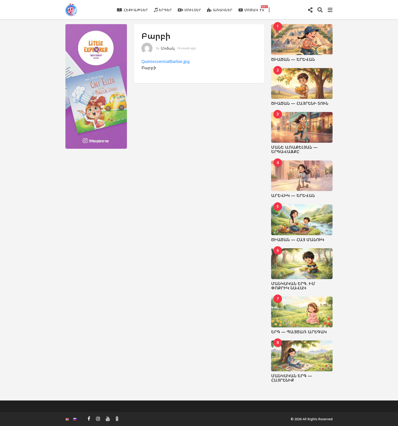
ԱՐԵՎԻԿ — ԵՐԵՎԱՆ (293, 195)
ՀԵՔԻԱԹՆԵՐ (136, 10)
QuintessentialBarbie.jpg (165, 61)
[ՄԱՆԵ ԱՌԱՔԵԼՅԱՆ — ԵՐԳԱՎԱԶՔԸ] (302, 127)
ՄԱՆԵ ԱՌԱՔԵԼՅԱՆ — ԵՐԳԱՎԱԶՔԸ (294, 149)
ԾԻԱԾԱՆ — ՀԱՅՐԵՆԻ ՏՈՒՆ (299, 103)
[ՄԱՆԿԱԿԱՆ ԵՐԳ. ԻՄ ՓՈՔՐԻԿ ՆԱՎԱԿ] (302, 263)
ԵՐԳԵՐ (165, 10)
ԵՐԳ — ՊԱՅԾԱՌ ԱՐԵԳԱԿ (299, 332)
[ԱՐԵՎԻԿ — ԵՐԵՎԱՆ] (302, 175)
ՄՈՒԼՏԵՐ (192, 10)
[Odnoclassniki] (117, 418)
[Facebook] (89, 418)
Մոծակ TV (254, 8)
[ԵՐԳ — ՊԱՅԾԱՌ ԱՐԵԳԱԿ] (302, 312)
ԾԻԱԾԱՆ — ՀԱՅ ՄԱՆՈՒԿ (297, 239)
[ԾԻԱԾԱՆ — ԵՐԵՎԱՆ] (302, 39)
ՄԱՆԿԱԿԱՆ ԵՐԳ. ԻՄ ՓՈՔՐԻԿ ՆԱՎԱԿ (293, 286)
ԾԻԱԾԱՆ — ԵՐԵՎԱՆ (293, 59)
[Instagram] (98, 418)
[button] (269, 9)
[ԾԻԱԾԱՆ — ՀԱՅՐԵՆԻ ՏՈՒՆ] (302, 83)
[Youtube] (108, 418)
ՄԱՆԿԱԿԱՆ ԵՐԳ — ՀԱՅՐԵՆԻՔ (291, 378)
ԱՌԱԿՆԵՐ (223, 10)
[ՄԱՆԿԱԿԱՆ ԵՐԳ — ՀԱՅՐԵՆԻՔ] (302, 355)
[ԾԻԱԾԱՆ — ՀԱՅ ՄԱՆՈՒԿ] (302, 219)
